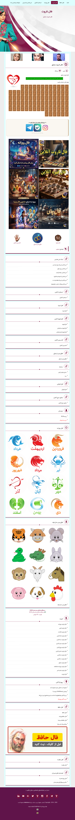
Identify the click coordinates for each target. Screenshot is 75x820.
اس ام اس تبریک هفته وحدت (59, 280)
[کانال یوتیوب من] (23, 796)
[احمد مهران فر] (59, 57)
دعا (66, 376)
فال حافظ (62, 2)
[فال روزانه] (24, 154)
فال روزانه (46, 2)
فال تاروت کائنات (62, 632)
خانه (68, 2)
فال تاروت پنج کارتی (62, 647)
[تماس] (37, 796)
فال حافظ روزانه (63, 716)
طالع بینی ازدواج (63, 358)
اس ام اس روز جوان (62, 268)
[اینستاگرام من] (42, 796)
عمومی (57, 249)
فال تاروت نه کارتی (62, 655)
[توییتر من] (33, 796)
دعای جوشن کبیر (62, 372)
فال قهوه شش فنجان (61, 332)
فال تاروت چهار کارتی (61, 643)
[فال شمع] (24, 184)
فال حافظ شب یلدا (62, 720)
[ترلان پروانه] (38, 57)
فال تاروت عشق (57, 64)
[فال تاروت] (54, 154)
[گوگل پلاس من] (28, 796)
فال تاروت (54, 2)
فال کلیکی (64, 389)
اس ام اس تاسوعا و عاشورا (60, 276)
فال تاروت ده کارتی (62, 658)
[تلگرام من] (52, 796)
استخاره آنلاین (37, 2)
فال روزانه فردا (63, 778)
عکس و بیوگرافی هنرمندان (60, 782)
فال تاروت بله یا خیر (62, 670)
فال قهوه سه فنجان (62, 328)
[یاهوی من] (56, 796)
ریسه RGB (64, 416)
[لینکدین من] (18, 796)
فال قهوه (64, 324)
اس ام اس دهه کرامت (61, 272)
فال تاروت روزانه (62, 624)
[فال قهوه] (54, 184)
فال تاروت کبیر (63, 628)
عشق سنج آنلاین (63, 403)
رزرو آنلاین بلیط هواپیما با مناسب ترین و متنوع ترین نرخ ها (53, 695)
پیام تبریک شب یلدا (62, 724)
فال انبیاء (64, 310)
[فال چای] (54, 214)
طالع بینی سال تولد (62, 604)
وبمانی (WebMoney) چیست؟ (60, 691)
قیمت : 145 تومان (37, 612)
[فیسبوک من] (47, 796)
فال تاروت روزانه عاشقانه (60, 666)
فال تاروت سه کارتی (62, 639)
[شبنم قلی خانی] (17, 57)
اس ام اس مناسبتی (27, 2)
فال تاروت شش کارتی (61, 651)
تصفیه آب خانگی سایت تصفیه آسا (58, 687)
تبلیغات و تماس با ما (15, 2)
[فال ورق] (24, 214)
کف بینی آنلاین (63, 345)
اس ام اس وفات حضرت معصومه (59, 284)
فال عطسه (64, 765)
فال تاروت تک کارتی (62, 635)
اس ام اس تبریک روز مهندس (60, 264)
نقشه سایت (31, 806)
